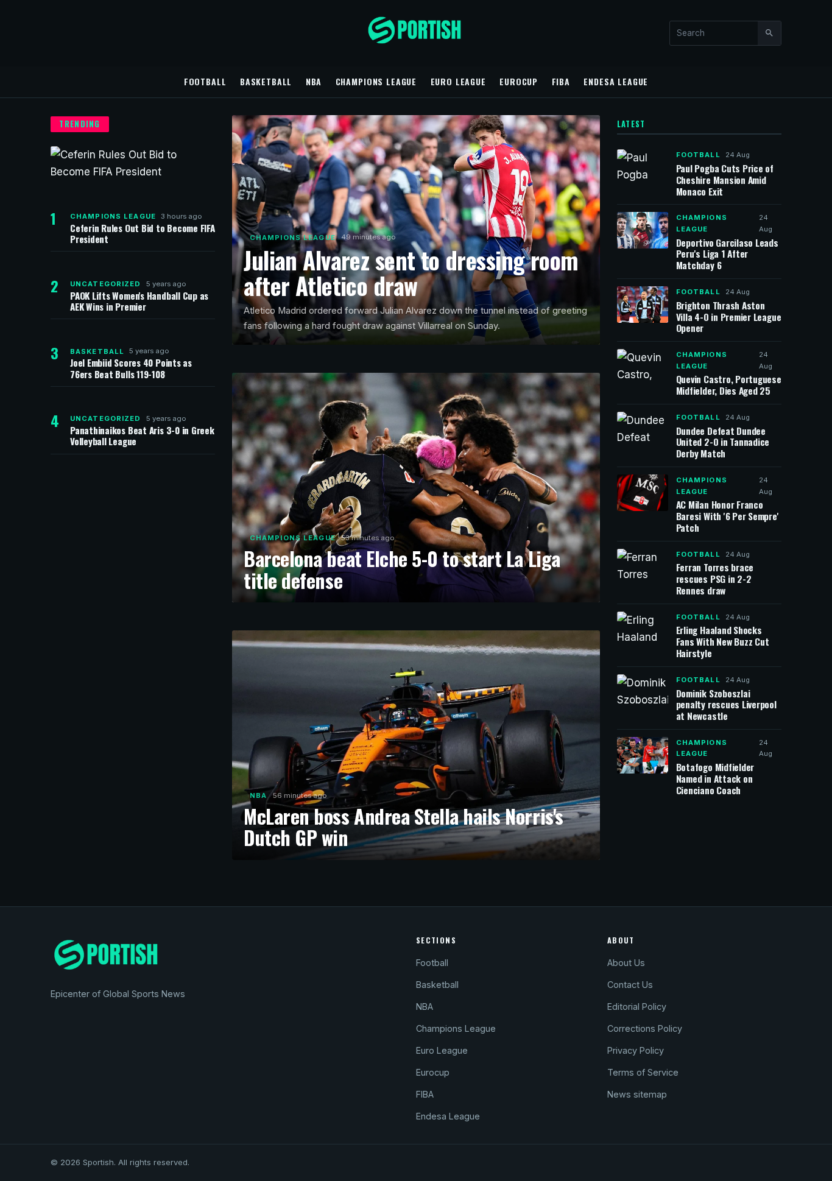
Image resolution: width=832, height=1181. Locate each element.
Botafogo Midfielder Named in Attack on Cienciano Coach (715, 778)
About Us (626, 962)
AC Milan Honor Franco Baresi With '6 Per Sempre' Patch (727, 516)
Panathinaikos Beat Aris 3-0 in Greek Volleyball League (142, 435)
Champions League (376, 81)
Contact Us (630, 984)
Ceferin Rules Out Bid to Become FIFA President (142, 233)
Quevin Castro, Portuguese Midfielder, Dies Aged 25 (728, 385)
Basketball (266, 81)
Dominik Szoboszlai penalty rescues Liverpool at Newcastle (726, 705)
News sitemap (637, 1094)
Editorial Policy (636, 1006)
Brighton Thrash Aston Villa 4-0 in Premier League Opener (728, 317)
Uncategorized (105, 284)
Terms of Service (643, 1072)
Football (205, 81)
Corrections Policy (644, 1028)
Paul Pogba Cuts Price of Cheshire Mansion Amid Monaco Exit (725, 180)
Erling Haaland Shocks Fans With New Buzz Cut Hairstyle (722, 641)
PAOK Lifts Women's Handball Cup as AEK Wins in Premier (139, 301)
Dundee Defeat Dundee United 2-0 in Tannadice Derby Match (723, 442)
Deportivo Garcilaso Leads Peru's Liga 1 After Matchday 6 (727, 254)
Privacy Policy (635, 1050)
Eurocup (518, 81)
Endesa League (615, 81)
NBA (314, 81)
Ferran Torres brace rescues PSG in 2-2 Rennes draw (715, 579)
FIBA (561, 81)
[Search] (769, 32)
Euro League (458, 81)
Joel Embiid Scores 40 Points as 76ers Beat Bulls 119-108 (131, 368)
